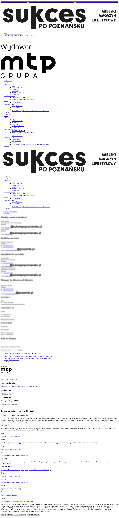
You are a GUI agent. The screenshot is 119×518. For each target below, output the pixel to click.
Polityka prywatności (43, 511)
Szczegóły (13, 415)
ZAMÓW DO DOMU (18, 97)
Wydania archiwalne (18, 35)
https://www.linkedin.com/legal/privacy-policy (14, 455)
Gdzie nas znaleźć (30, 35)
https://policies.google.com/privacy (11, 436)
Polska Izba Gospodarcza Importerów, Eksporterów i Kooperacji (31, 111)
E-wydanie (15, 91)
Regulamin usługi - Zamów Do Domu (23, 99)
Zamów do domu (9, 96)
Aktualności (8, 81)
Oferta (6, 101)
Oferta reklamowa (17, 102)
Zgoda (5, 415)
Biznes (6, 82)
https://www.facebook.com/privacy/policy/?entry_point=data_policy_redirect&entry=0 (26, 470)
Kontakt (6, 112)
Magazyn (7, 84)
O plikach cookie (23, 415)
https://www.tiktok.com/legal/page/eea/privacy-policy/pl (17, 501)
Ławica (14, 109)
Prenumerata (8, 35)
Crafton (14, 404)
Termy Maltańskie (17, 106)
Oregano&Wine (16, 107)
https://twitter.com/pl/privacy (9, 495)
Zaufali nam (15, 94)
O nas (13, 86)
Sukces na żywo (9, 104)
